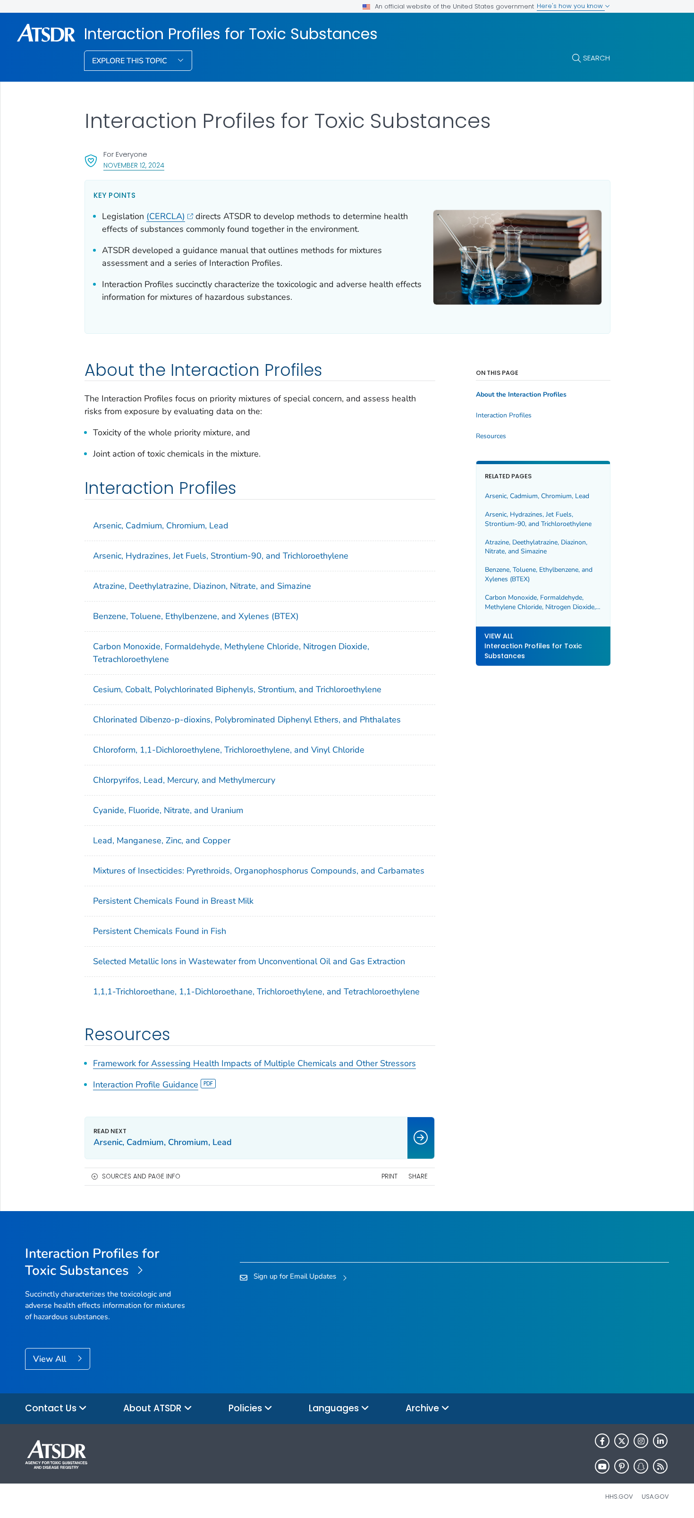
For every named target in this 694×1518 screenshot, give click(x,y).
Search (596, 58)
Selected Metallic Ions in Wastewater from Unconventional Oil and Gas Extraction (249, 961)
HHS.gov (619, 1496)
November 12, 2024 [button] (133, 165)
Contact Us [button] (52, 1408)
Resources (491, 436)
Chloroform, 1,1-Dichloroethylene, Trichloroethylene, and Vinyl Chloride (228, 749)
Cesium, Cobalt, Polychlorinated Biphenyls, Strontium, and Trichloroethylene (237, 689)
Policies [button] (246, 1408)
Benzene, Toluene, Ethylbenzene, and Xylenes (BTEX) (196, 616)
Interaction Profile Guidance (145, 1084)
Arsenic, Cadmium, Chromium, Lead (161, 525)
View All (50, 1359)
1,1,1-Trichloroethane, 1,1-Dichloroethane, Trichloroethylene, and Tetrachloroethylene (256, 991)
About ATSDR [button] (153, 1408)
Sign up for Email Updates (295, 1276)
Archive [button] (423, 1408)
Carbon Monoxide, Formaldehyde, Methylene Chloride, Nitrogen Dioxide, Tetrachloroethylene (231, 653)
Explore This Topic (130, 61)
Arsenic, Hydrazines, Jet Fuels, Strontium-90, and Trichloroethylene (220, 555)
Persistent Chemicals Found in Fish (159, 931)
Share (418, 1176)
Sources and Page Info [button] (141, 1176)
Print (389, 1176)
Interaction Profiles (504, 415)
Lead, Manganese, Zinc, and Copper (161, 840)
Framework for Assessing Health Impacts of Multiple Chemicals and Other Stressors (254, 1063)
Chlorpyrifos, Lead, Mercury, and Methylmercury (184, 780)
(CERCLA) (165, 216)
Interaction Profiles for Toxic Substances (231, 34)
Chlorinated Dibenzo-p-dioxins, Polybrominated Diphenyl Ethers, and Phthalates (247, 719)
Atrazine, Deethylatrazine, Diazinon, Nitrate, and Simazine (202, 586)
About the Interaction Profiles (521, 394)
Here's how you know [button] (571, 5)
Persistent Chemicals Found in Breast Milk (173, 901)
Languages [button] (335, 1408)
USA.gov (655, 1496)
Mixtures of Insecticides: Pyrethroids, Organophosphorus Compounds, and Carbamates (258, 870)
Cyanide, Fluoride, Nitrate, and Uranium (168, 810)
